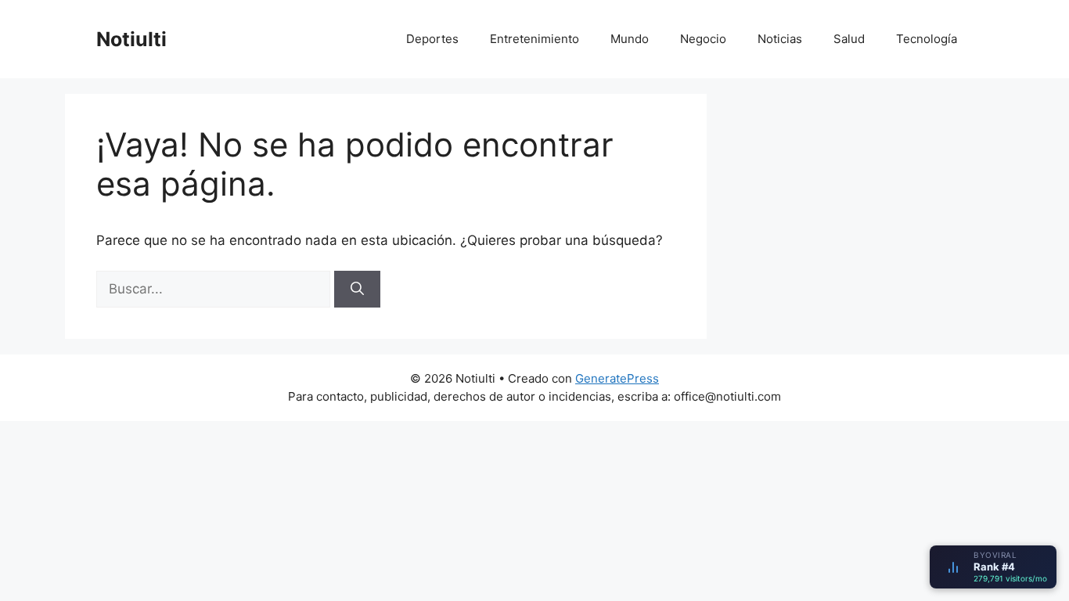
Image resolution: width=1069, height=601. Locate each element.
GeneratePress (617, 378)
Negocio (703, 38)
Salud (849, 38)
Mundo (629, 38)
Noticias (780, 38)
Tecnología (926, 38)
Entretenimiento (534, 38)
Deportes (432, 38)
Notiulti (131, 39)
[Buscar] (357, 289)
